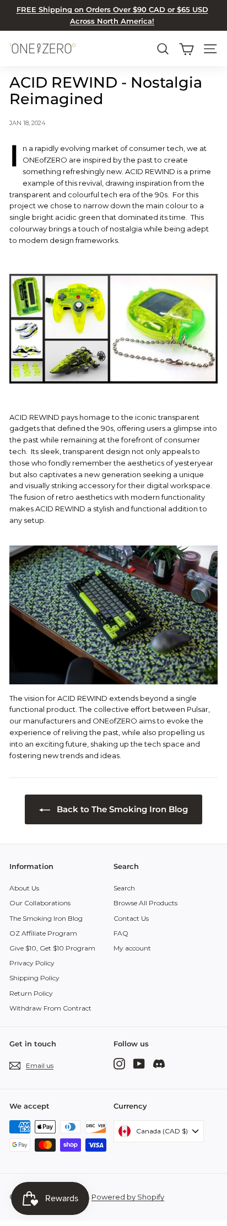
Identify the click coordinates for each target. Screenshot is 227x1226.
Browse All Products (145, 903)
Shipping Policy (34, 978)
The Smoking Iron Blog (46, 918)
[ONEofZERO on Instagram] (119, 1064)
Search (124, 888)
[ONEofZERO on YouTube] (139, 1064)
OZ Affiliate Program (43, 933)
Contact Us (131, 918)
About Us (24, 888)
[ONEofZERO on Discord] (159, 1064)
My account (132, 948)
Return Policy (31, 993)
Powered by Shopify (127, 1196)
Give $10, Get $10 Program (52, 948)
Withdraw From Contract (50, 1008)
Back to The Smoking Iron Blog (121, 809)
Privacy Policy (32, 963)
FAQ (121, 933)
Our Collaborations (40, 903)
